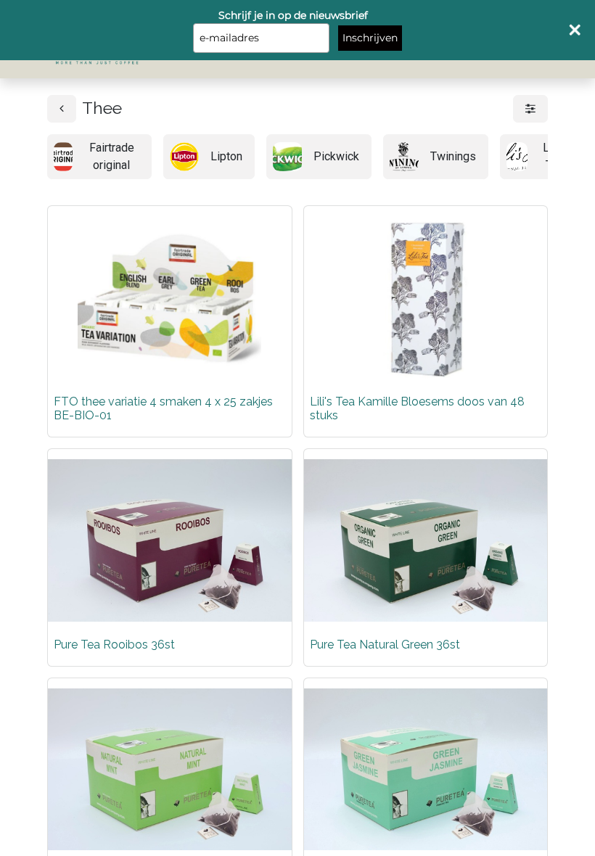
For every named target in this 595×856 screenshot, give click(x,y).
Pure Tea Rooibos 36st (114, 644)
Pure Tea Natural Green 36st (385, 644)
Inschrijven (370, 37)
